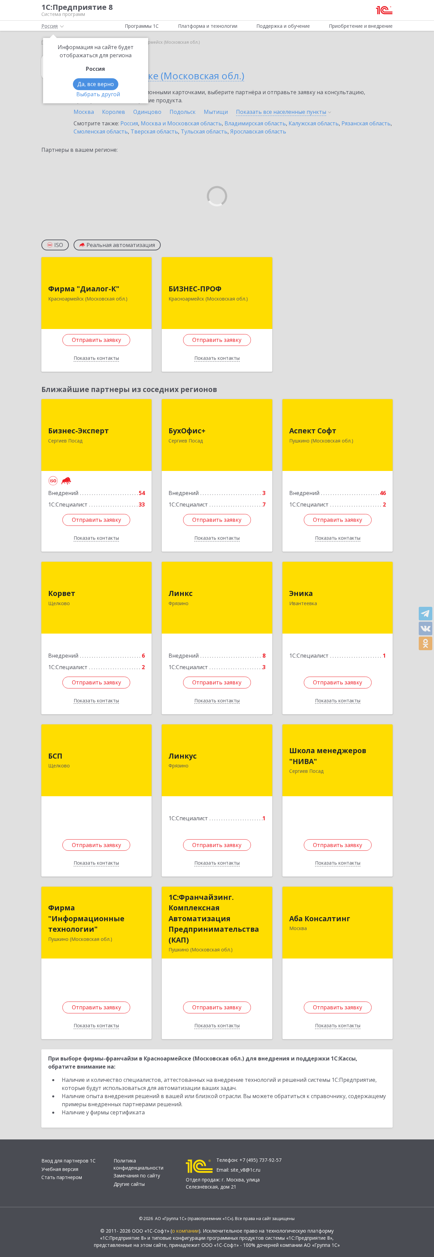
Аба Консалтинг (319, 918)
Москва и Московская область (181, 123)
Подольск (183, 112)
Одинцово (147, 112)
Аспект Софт (312, 430)
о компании (185, 1231)
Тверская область (154, 131)
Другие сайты (129, 1184)
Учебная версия (59, 1169)
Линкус (183, 756)
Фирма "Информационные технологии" (86, 918)
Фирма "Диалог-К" (83, 288)
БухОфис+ (187, 430)
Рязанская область (366, 123)
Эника (301, 593)
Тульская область (204, 131)
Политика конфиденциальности (138, 1164)
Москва (84, 112)
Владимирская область (255, 123)
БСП (55, 756)
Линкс (181, 593)
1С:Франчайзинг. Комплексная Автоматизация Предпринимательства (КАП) (214, 918)
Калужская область (314, 123)
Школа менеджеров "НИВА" (327, 756)
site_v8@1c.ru (245, 1170)
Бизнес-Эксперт (78, 430)
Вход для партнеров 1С (68, 1160)
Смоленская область (101, 131)
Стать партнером (61, 1177)
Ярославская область (258, 131)
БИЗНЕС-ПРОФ (195, 288)
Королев (113, 112)
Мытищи (216, 112)
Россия (129, 123)
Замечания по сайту (137, 1175)
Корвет (61, 593)
